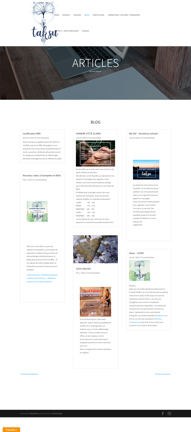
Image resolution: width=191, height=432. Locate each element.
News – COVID (136, 253)
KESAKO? (66, 15)
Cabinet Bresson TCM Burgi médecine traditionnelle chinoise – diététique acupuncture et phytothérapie (42, 278)
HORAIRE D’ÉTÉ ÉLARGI (88, 133)
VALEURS (77, 15)
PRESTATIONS (98, 15)
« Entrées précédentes (29, 374)
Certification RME (32, 133)
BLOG (87, 15)
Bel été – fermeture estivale (143, 133)
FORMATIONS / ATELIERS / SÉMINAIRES (124, 15)
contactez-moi (135, 322)
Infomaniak (57, 413)
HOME (56, 15)
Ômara (158, 319)
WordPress (34, 413)
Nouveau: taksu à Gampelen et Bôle (42, 175)
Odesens (160, 315)
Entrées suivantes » (163, 374)
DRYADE (85, 31)
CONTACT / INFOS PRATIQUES (66, 31)
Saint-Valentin (83, 268)
